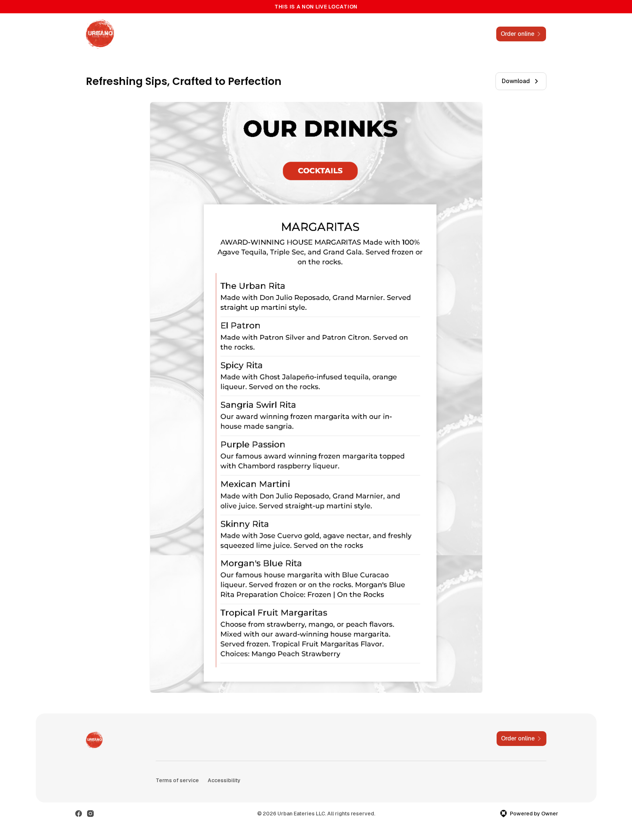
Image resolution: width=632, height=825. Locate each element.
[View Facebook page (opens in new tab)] (78, 813)
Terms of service (177, 780)
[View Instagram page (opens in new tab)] (90, 813)
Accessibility (224, 780)
